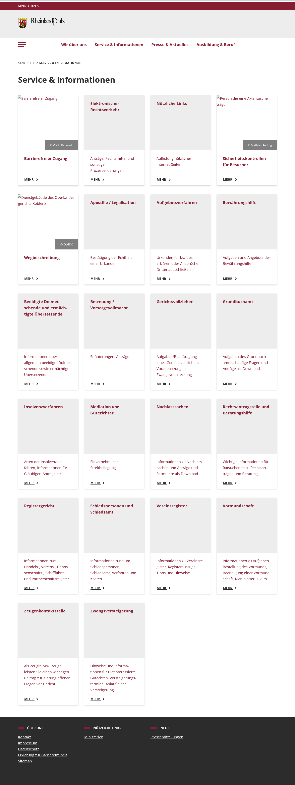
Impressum (27, 743)
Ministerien (93, 737)
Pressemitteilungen (167, 737)
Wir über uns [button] (74, 44)
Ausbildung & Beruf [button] (215, 44)
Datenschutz (28, 749)
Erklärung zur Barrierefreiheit (42, 755)
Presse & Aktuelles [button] (169, 44)
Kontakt (24, 737)
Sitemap (25, 761)
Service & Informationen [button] (119, 44)
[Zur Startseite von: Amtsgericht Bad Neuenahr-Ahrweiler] (41, 23)
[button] (22, 44)
